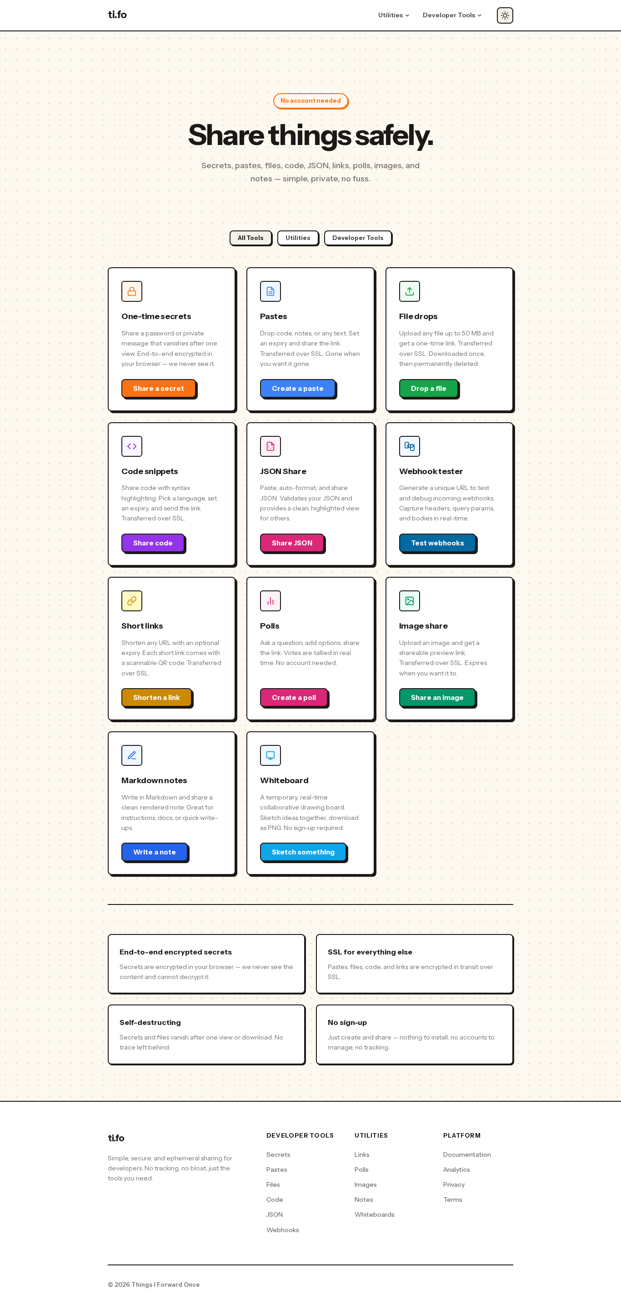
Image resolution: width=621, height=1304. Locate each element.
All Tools (251, 237)
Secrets (278, 1154)
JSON (274, 1214)
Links (362, 1154)
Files (273, 1184)
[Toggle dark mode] (505, 15)
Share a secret (158, 388)
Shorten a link (156, 697)
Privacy (454, 1184)
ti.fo (117, 15)
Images (366, 1184)
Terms (452, 1199)
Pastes (276, 1169)
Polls (362, 1169)
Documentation (467, 1154)
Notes (364, 1199)
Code (274, 1199)
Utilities (297, 237)
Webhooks (282, 1230)
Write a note (154, 852)
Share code (153, 543)
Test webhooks (437, 543)
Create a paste (298, 388)
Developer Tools (358, 237)
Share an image (437, 697)
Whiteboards (375, 1214)
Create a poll (294, 697)
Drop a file (428, 388)
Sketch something (303, 852)
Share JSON (292, 543)
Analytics (456, 1169)
